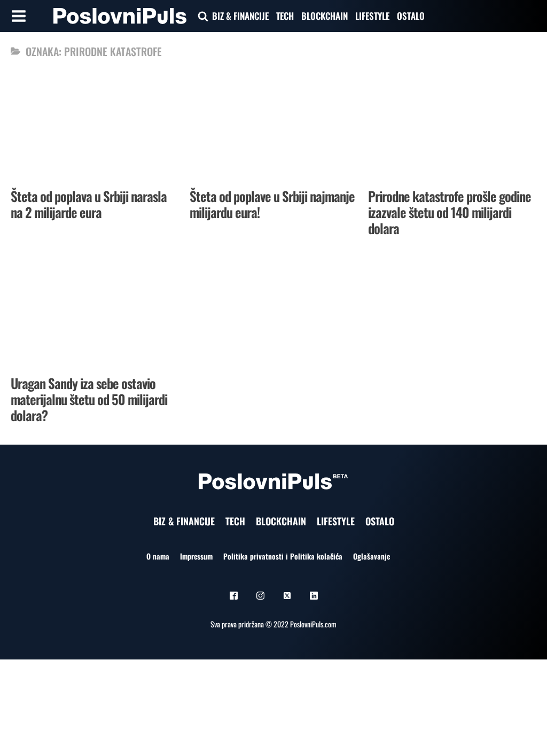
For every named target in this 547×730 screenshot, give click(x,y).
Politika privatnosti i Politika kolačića (282, 556)
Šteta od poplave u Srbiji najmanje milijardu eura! (272, 204)
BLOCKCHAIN (324, 15)
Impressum (196, 556)
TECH (285, 15)
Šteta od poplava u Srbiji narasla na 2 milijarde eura (89, 204)
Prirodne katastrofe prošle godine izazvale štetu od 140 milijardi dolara (449, 212)
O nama (157, 556)
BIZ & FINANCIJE (240, 15)
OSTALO (411, 15)
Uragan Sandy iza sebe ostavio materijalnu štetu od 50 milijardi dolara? (89, 399)
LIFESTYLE (372, 15)
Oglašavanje (371, 556)
